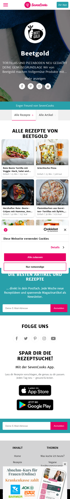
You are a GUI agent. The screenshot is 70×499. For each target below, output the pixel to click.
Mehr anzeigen (35, 78)
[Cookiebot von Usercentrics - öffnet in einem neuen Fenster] (44, 230)
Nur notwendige (35, 266)
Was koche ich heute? (52, 456)
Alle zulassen (35, 257)
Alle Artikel (47, 115)
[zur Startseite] (35, 5)
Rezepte (17, 462)
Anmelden (59, 308)
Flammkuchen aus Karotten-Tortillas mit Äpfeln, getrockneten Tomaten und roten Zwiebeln (51, 210)
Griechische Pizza (46, 168)
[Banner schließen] (65, 230)
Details (55, 247)
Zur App (62, 4)
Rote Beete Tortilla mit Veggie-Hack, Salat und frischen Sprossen (16, 170)
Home (17, 456)
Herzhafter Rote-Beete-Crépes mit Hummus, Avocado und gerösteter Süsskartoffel (17, 210)
